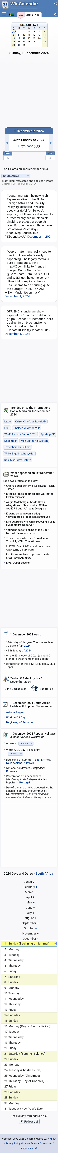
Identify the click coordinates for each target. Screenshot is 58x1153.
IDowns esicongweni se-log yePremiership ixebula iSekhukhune (28, 515)
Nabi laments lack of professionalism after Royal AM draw (29, 556)
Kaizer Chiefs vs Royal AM (30, 421)
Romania (11, 771)
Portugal (24, 782)
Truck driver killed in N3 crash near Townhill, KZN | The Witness (27, 539)
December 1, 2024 (39, 236)
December (10, 440)
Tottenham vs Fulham (17, 447)
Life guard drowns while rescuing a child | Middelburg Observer (30, 523)
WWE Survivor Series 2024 (20, 434)
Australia (29, 763)
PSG (7, 428)
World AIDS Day (15, 717)
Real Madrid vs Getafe (17, 460)
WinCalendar (24, 3)
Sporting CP (47, 434)
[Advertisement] (29, 93)
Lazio (7, 421)
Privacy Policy (13, 1143)
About (53, 1138)
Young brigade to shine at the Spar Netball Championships (27, 531)
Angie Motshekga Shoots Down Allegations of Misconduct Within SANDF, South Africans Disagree (26, 505)
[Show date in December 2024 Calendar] (29, 40)
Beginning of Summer (19, 722)
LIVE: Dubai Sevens (18, 562)
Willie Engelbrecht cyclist (19, 453)
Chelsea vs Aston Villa (27, 428)
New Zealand (14, 763)
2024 (27, 645)
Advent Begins (15, 712)
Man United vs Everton (34, 440)
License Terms (30, 1143)
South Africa (42, 759)
